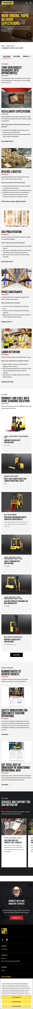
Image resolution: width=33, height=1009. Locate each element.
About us (3, 958)
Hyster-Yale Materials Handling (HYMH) (10, 961)
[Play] (27, 37)
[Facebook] (7, 939)
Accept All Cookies (16, 1006)
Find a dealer (4, 949)
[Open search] (27, 3)
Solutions (16, 56)
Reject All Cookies (16, 1001)
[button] (30, 56)
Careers (3, 970)
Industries (10, 46)
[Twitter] (2, 939)
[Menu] (30, 3)
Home (3, 46)
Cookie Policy (27, 993)
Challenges (7, 56)
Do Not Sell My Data (16, 997)
